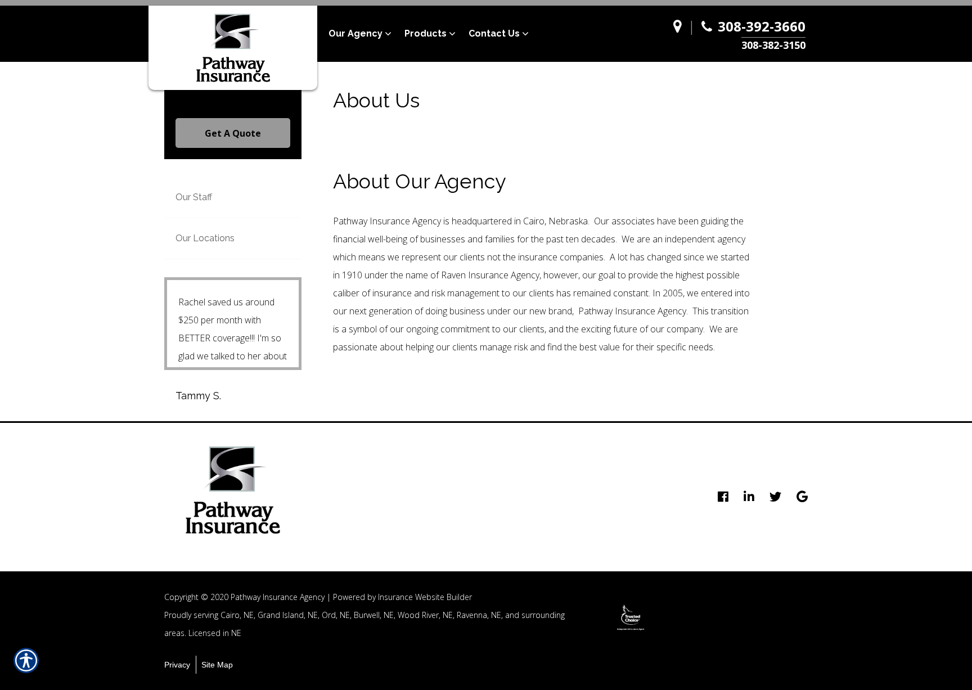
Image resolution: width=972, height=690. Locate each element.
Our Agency (355, 33)
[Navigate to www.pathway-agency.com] (680, 34)
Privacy (177, 664)
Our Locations (205, 238)
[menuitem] (366, 33)
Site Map (217, 664)
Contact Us (494, 33)
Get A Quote (233, 133)
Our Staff (194, 197)
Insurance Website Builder (425, 597)
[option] (630, 617)
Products (425, 33)
